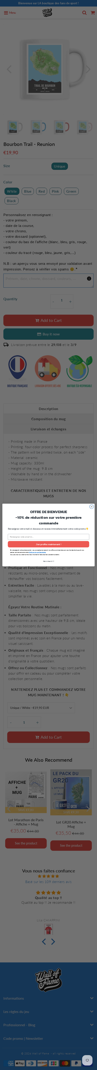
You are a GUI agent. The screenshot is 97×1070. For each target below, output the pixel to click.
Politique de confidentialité (37, 552)
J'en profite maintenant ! (48, 544)
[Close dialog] (92, 507)
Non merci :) (48, 561)
